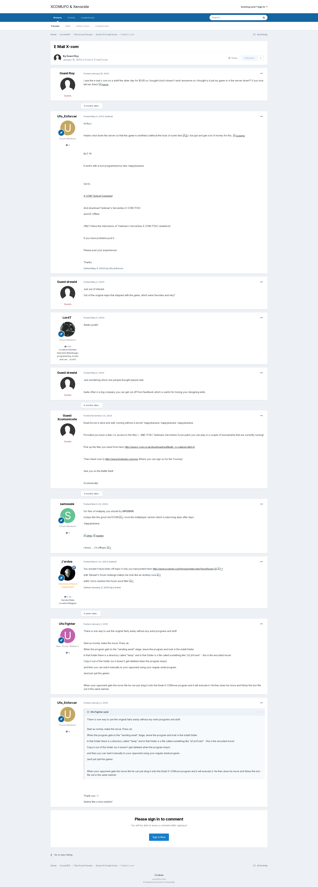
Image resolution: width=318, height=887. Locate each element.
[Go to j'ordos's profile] (67, 573)
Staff (67, 26)
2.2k (68, 596)
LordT (67, 317)
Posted (96, 73)
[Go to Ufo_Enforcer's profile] (67, 127)
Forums (55, 26)
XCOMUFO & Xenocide (70, 6)
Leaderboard (102, 26)
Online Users (82, 26)
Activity (71, 17)
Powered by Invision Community (159, 882)
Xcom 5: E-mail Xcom (96, 59)
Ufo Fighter (67, 623)
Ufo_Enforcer (67, 116)
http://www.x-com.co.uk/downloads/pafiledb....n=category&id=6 (160, 447)
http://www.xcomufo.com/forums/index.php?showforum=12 (185, 568)
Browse (57, 17)
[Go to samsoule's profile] (67, 515)
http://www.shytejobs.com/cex (121, 459)
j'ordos (67, 561)
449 (69, 346)
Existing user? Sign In (253, 6)
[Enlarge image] (104, 84)
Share (234, 58)
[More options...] (261, 73)
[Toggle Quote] (88, 712)
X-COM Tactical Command (98, 195)
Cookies (159, 875)
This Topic (250, 17)
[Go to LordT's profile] (67, 329)
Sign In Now (159, 837)
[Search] (263, 17)
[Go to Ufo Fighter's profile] (67, 635)
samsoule (67, 504)
